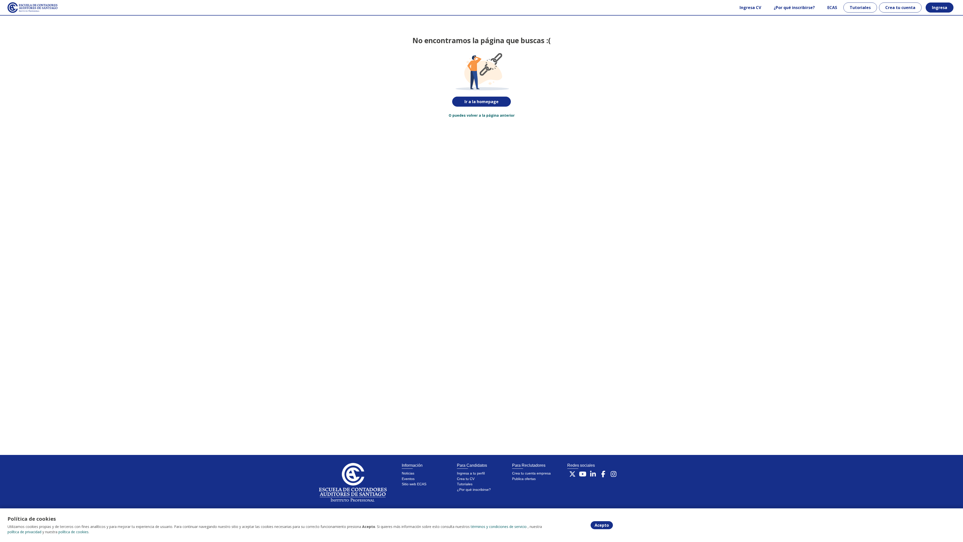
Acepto (602, 525)
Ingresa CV (750, 7)
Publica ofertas (524, 479)
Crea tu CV (465, 479)
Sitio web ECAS (414, 484)
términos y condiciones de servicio (499, 526)
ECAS (832, 7)
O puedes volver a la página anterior (482, 115)
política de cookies (73, 531)
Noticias (408, 473)
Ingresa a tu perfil (471, 473)
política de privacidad (24, 531)
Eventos (408, 479)
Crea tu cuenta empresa (531, 473)
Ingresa (939, 7)
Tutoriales (860, 7)
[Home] (29, 7)
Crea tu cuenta (900, 7)
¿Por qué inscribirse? (794, 7)
